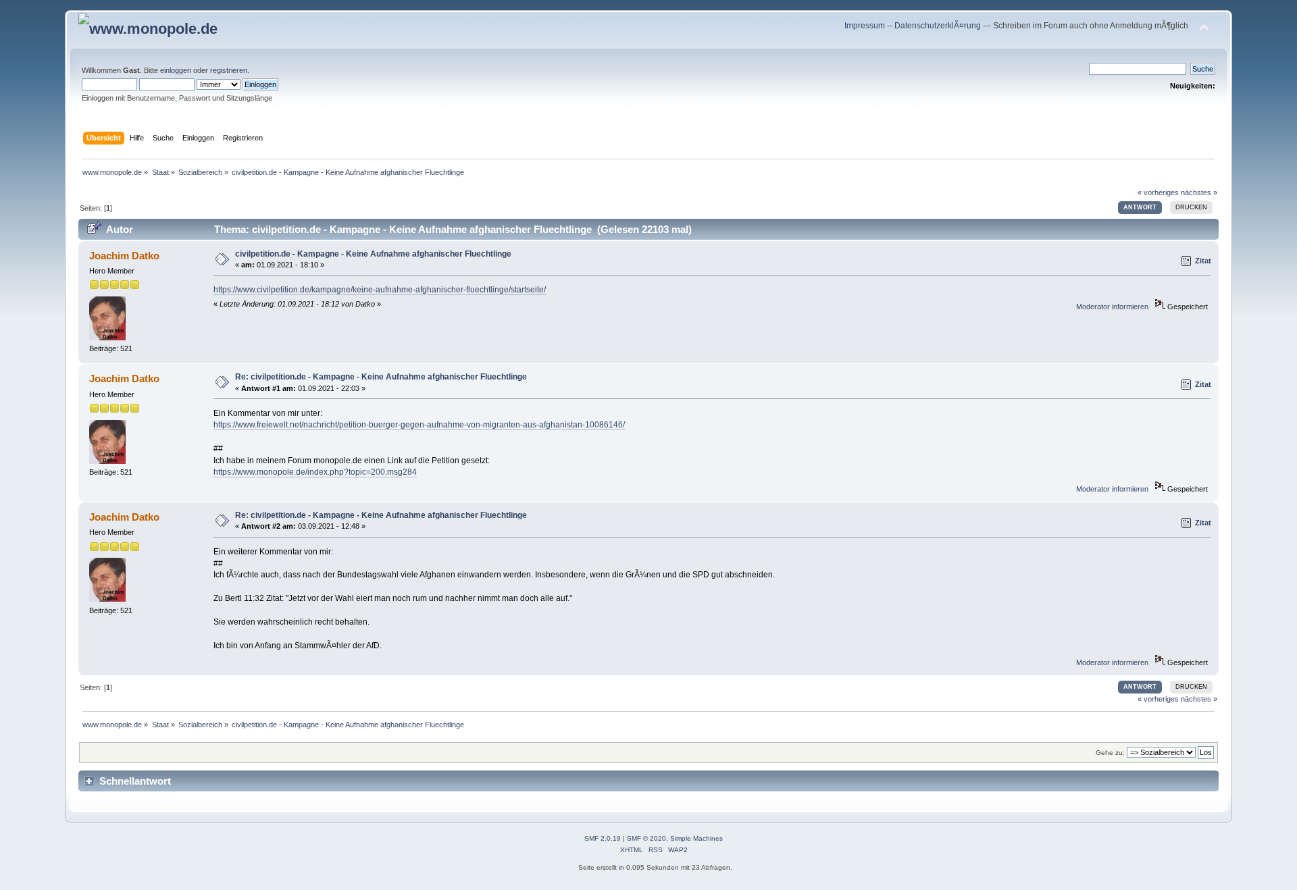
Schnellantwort (135, 781)
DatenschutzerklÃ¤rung (937, 25)
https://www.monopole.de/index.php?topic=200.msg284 (315, 472)
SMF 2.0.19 (602, 838)
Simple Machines (696, 838)
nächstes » (1199, 192)
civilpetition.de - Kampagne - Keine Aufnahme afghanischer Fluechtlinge (373, 254)
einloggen (175, 70)
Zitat (1203, 261)
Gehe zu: (1110, 752)
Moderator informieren (1112, 307)
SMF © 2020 (646, 838)
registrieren (228, 70)
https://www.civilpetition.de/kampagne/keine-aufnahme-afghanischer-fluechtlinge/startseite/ (379, 289)
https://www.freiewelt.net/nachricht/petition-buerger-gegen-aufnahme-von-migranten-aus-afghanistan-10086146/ (419, 424)
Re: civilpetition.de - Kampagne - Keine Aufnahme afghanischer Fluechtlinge (381, 377)
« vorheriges (1158, 192)
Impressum (865, 25)
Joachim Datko (124, 255)
